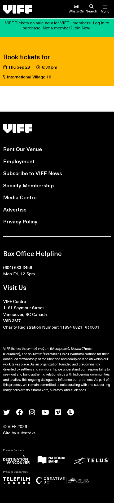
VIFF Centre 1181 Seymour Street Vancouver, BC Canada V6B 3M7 (25, 311)
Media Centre (20, 197)
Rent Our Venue (22, 149)
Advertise (15, 209)
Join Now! (82, 27)
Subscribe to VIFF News (32, 173)
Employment (18, 161)
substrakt (26, 432)
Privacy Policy (20, 221)
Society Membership (28, 185)
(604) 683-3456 (17, 267)
